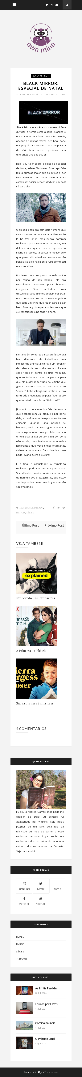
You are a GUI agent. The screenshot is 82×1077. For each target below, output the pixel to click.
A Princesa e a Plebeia (31, 651)
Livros (20, 944)
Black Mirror (41, 75)
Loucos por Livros (46, 1004)
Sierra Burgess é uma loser (35, 703)
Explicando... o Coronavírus (35, 598)
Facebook (24, 904)
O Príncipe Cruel (45, 1039)
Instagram (24, 889)
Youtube (40, 904)
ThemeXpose (51, 1072)
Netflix (20, 512)
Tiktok (57, 889)
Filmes (20, 936)
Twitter (41, 889)
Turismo (21, 959)
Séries (30, 512)
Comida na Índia (45, 1023)
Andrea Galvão (31, 94)
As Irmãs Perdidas (46, 988)
